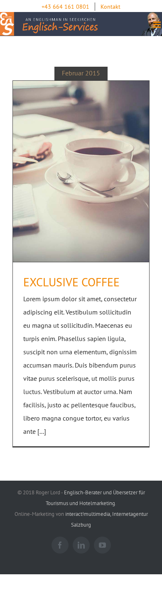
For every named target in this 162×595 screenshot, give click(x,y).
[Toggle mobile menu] (157, 24)
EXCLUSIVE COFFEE (71, 282)
